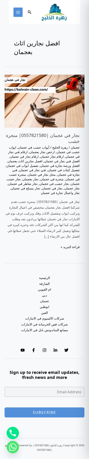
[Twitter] (66, 350)
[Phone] (13, 433)
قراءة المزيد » (70, 247)
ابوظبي (44, 306)
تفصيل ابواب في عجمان (22, 165)
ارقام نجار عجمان (52, 156)
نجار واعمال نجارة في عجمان (60, 193)
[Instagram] (44, 350)
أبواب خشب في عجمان (33, 147)
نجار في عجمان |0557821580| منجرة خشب (43, 138)
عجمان (75, 147)
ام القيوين (44, 289)
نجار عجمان (72, 188)
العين (44, 312)
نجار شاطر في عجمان (23, 183)
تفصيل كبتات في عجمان (64, 170)
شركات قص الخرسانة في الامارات (44, 324)
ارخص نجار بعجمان (42, 152)
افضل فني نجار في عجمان (62, 161)
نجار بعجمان (31, 179)
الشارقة (44, 283)
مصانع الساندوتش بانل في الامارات (44, 330)
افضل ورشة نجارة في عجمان (60, 165)
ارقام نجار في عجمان (24, 156)
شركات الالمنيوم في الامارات (44, 318)
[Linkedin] (55, 350)
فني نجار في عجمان (32, 170)
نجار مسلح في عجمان (25, 188)
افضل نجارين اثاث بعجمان (25, 161)
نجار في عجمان (52, 188)
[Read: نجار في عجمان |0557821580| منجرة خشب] (44, 101)
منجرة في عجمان (52, 179)
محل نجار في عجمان (42, 174)
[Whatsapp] (13, 447)
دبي (44, 295)
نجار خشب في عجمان (54, 183)
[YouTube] (23, 350)
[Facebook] (33, 350)
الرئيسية (44, 277)
